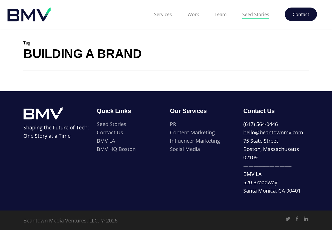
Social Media (185, 149)
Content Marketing (192, 132)
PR (173, 124)
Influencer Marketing (195, 140)
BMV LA (106, 140)
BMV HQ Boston (116, 149)
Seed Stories (111, 124)
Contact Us (110, 132)
